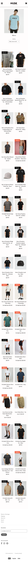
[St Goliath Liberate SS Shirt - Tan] (7, 488)
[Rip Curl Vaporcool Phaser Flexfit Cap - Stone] (7, 175)
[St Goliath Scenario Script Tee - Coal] (7, 204)
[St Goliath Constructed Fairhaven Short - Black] (20, 459)
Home (2, 522)
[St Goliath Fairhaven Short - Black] (7, 375)
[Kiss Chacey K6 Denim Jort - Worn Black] (7, 292)
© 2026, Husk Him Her (9, 553)
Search (2, 520)
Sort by (14, 39)
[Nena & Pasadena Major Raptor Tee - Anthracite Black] (20, 175)
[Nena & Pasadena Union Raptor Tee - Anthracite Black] (7, 263)
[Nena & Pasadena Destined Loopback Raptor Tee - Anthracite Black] (20, 232)
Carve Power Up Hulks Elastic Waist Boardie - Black (7, 413)
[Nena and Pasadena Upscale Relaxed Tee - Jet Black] (20, 89)
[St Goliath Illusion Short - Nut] (20, 319)
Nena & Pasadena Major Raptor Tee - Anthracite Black (20, 186)
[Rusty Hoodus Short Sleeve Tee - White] (7, 347)
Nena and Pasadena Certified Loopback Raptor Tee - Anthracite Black (7, 100)
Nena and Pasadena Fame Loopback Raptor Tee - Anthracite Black (7, 129)
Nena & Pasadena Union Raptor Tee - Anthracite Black (7, 274)
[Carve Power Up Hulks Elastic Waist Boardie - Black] (7, 402)
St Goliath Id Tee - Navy (20, 384)
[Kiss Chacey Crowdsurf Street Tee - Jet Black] (20, 59)
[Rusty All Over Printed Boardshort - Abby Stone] (20, 147)
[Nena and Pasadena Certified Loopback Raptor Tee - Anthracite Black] (7, 89)
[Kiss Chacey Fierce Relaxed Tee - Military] (20, 118)
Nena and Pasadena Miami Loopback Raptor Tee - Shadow (7, 71)
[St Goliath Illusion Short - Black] (20, 347)
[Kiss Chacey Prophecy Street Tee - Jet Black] (20, 204)
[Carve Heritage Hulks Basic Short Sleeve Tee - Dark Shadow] (7, 459)
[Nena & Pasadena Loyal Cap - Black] (20, 263)
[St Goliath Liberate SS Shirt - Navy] (20, 488)
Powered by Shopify (18, 553)
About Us (3, 518)
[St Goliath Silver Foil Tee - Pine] (7, 319)
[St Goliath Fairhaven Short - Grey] (7, 431)
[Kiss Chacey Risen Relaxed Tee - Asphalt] (7, 147)
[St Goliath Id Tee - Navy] (20, 375)
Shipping (3, 516)
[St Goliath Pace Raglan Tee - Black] (20, 431)
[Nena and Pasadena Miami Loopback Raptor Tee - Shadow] (7, 59)
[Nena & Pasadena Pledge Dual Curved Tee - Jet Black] (7, 232)
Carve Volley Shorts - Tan (20, 412)
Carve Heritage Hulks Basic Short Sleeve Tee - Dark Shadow (7, 470)
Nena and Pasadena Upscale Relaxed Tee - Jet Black (20, 100)
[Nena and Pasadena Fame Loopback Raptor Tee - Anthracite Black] (7, 118)
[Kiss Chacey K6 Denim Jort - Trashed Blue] (20, 292)
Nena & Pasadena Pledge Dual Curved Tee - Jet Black (7, 243)
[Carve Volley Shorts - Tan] (20, 402)
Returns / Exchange (5, 514)
